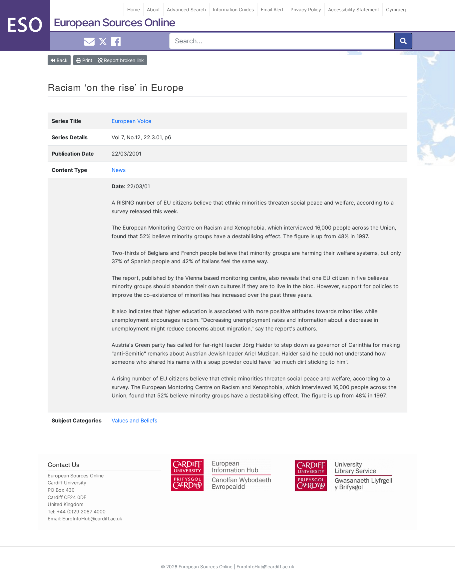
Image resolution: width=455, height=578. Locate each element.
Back (61, 60)
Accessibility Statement (353, 9)
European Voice (131, 121)
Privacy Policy (305, 9)
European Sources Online (114, 22)
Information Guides (233, 9)
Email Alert (272, 9)
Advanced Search (186, 9)
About (153, 9)
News (119, 170)
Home (133, 9)
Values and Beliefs (134, 420)
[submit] (403, 41)
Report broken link (123, 60)
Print (86, 60)
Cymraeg (396, 9)
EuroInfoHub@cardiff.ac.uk (92, 518)
